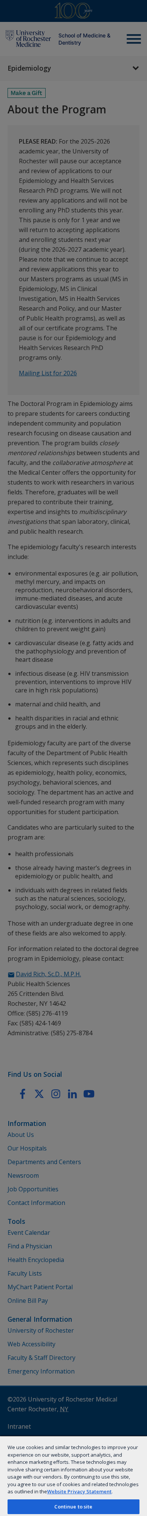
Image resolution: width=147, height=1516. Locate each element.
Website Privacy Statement (79, 1491)
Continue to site (73, 1506)
